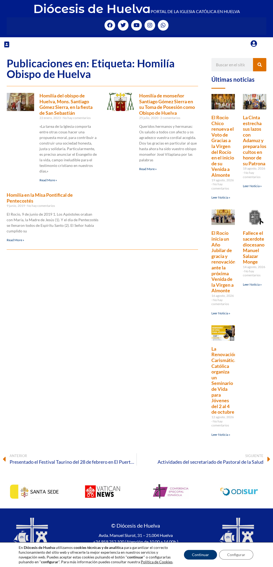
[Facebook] (110, 25)
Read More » (48, 180)
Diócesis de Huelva (92, 8)
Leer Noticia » (220, 197)
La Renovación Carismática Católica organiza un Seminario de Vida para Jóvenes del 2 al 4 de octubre (224, 380)
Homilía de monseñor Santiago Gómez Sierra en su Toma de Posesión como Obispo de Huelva (167, 104)
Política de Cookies (156, 562)
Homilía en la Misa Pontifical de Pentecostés (40, 198)
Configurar (236, 554)
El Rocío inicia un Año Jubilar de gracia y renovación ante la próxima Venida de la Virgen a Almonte (223, 261)
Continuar (200, 554)
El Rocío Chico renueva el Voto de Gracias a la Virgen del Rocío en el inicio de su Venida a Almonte (222, 146)
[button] (7, 44)
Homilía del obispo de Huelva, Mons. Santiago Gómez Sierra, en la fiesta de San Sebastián (66, 104)
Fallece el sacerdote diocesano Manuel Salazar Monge (253, 247)
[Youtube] (136, 25)
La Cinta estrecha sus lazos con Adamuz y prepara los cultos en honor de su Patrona (254, 140)
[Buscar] (259, 64)
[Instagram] (149, 25)
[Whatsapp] (163, 25)
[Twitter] (123, 25)
